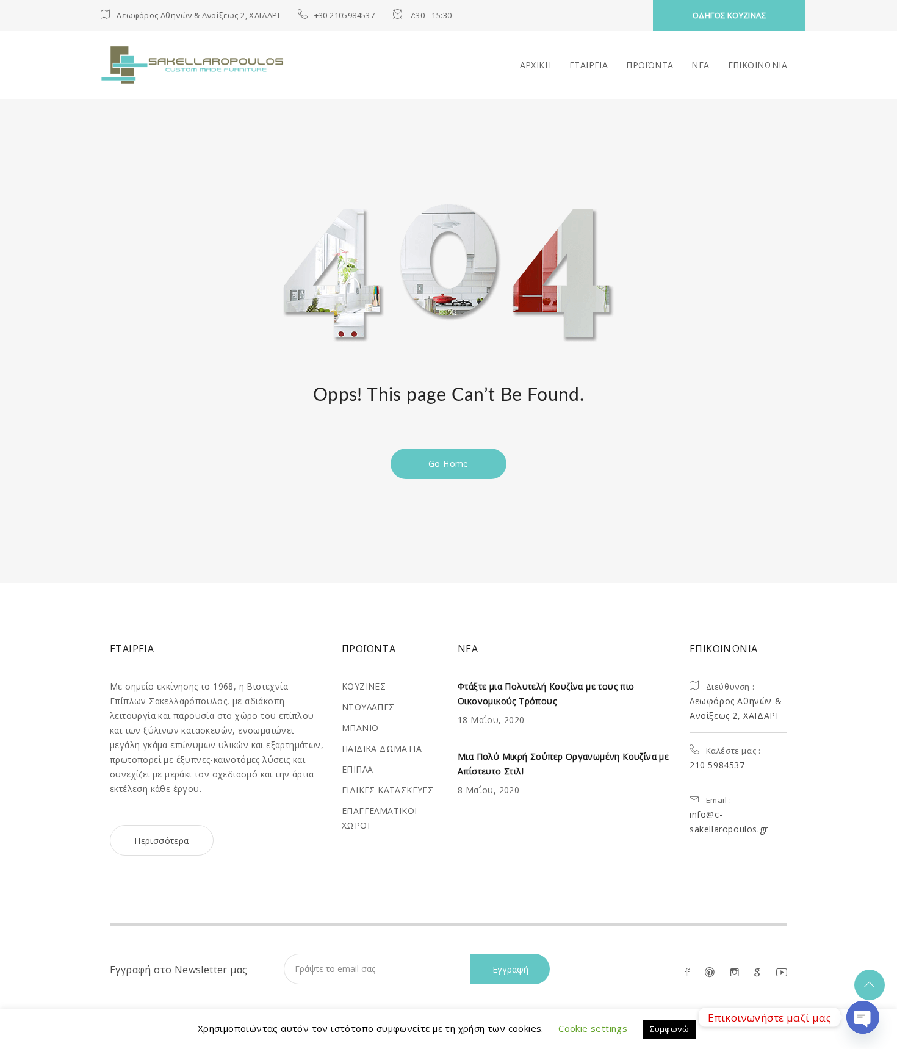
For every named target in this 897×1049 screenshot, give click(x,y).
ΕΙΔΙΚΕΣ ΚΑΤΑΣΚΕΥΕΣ (387, 790)
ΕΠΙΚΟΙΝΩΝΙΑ (757, 65)
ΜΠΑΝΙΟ (360, 728)
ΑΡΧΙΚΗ (535, 65)
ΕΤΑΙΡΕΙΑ (588, 65)
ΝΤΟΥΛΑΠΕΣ (368, 707)
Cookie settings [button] (592, 1028)
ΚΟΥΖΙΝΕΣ (364, 686)
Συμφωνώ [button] (669, 1028)
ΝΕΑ (700, 65)
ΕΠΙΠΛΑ (357, 769)
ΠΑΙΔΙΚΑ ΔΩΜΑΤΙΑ (382, 748)
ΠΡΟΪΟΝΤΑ (649, 65)
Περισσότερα (161, 840)
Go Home (448, 463)
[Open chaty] (862, 1017)
